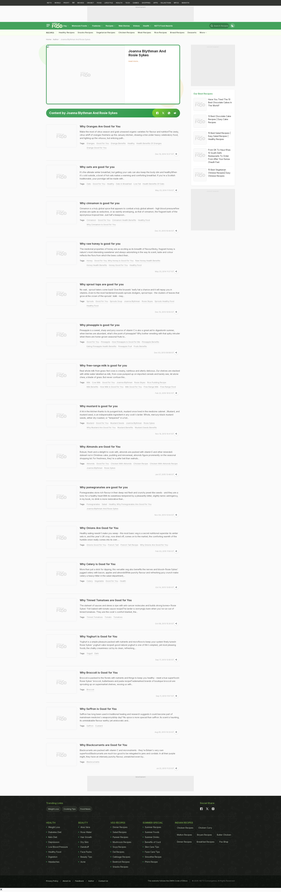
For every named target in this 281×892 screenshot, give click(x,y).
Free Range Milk (151, 387)
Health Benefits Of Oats (153, 184)
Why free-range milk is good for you (103, 365)
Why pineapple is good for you (100, 325)
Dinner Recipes (120, 827)
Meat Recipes (144, 32)
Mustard (90, 423)
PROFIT (66, 3)
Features (96, 26)
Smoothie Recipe (153, 857)
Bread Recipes (177, 32)
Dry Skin (84, 842)
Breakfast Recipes (205, 842)
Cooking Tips (70, 809)
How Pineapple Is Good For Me (126, 342)
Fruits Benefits (140, 346)
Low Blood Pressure (58, 847)
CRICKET (90, 3)
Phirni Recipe (151, 862)
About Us (67, 881)
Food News (85, 809)
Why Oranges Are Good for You (100, 126)
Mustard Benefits (125, 427)
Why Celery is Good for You (97, 564)
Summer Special (153, 822)
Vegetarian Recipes (105, 32)
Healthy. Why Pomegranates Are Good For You (130, 504)
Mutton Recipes (184, 835)
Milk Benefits (92, 387)
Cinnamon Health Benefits (124, 220)
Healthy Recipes (67, 32)
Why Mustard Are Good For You (101, 427)
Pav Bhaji (223, 842)
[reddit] (175, 113)
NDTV (49, 3)
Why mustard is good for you (99, 406)
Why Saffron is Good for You (98, 708)
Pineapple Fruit (125, 346)
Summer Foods (152, 832)
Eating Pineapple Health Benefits (101, 346)
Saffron (90, 726)
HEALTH (119, 3)
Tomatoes (117, 617)
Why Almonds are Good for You (100, 446)
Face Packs (86, 852)
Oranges (91, 143)
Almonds (91, 463)
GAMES (136, 3)
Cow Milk (96, 382)
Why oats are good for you (97, 166)
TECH (127, 3)
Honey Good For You (118, 265)
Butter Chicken (224, 835)
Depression (53, 842)
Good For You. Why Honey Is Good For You (113, 260)
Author (56, 39)
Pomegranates (93, 504)
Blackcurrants (93, 762)
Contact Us (103, 881)
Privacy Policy (52, 881)
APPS (155, 3)
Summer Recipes (153, 827)
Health (146, 26)
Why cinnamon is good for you (100, 203)
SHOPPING (146, 3)
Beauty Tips (86, 857)
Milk (88, 382)
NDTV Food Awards (163, 26)
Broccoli (90, 689)
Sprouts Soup (116, 301)
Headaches (53, 862)
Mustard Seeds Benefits (146, 427)
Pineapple (105, 342)
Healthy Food (144, 220)
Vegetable (99, 581)
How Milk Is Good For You (111, 387)
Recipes (110, 26)
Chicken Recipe (140, 463)
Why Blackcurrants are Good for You (103, 745)
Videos (136, 26)
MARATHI (185, 3)
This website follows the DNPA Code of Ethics (167, 881)
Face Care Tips (152, 852)
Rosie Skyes (147, 301)
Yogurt (90, 653)
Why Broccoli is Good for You (99, 672)
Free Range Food (168, 387)
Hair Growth (86, 837)
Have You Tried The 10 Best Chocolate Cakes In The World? (220, 102)
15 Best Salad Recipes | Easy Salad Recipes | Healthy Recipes (219, 136)
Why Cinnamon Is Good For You (101, 224)
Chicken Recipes (127, 32)
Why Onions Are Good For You (154, 545)
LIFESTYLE (108, 3)
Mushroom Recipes (122, 842)
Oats (89, 184)
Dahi (97, 653)
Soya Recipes (119, 847)
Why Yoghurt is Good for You (98, 636)
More (202, 32)
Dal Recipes (118, 852)
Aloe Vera (85, 827)
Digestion (52, 857)
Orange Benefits (118, 143)
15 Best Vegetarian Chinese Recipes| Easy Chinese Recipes (219, 172)
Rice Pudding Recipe (156, 382)
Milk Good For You (133, 387)
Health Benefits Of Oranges (149, 143)
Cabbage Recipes (121, 857)
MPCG (176, 3)
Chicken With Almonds (121, 463)
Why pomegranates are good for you (104, 487)
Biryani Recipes (204, 835)
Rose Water (86, 832)
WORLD (58, 3)
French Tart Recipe (129, 545)
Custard (99, 726)
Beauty (83, 822)
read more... (133, 61)
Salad (104, 504)
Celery (90, 581)
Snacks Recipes (85, 32)
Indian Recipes (184, 822)
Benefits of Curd (153, 842)
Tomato (108, 617)
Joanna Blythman (132, 301)
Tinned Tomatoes (95, 617)
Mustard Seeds (117, 423)
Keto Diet (52, 837)
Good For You (102, 143)
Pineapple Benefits (150, 342)
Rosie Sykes (149, 423)
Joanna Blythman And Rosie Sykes (102, 508)
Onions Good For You (96, 545)
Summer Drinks (152, 837)
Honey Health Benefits (97, 265)
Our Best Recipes (203, 93)
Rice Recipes (160, 32)
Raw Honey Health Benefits (147, 260)
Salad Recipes (120, 832)
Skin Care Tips (152, 847)
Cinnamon (91, 220)
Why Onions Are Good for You (99, 527)
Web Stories (124, 26)
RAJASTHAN (166, 3)
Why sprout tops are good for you (102, 284)
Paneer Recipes (120, 837)
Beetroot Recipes (121, 862)
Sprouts (90, 301)
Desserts (192, 32)
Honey (89, 260)
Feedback (79, 881)
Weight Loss (53, 809)
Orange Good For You (97, 148)
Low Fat (137, 184)
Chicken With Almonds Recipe (164, 463)
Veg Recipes (117, 822)
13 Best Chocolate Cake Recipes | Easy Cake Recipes (219, 119)
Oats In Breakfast (124, 184)
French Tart (113, 545)
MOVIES (80, 3)
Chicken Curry (205, 827)
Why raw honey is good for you (100, 243)
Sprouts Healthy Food (164, 301)
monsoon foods (80, 26)
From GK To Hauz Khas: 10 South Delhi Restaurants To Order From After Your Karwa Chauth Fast (219, 156)
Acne (82, 862)
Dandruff (84, 847)
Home (48, 39)
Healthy (131, 143)
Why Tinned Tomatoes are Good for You (106, 600)
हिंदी (73, 3)
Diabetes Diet (54, 832)
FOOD (99, 3)
